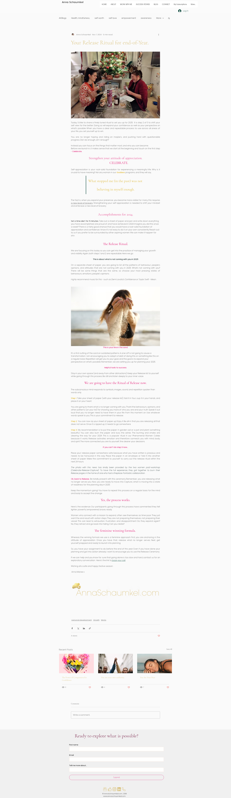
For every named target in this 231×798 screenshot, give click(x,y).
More (158, 18)
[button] (126, 4)
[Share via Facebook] (72, 628)
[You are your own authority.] (115, 663)
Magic (103, 620)
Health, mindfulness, (80, 18)
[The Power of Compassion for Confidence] (76, 663)
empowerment (129, 18)
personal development (81, 620)
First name (73, 745)
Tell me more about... (78, 765)
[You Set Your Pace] (154, 663)
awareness (146, 18)
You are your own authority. (113, 677)
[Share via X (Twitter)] (78, 628)
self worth (99, 18)
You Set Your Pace (147, 677)
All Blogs (62, 18)
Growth (96, 620)
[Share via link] (90, 628)
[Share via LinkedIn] (84, 628)
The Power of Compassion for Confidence (74, 678)
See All (169, 649)
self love (113, 18)
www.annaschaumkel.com (114, 796)
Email (71, 755)
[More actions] (158, 34)
